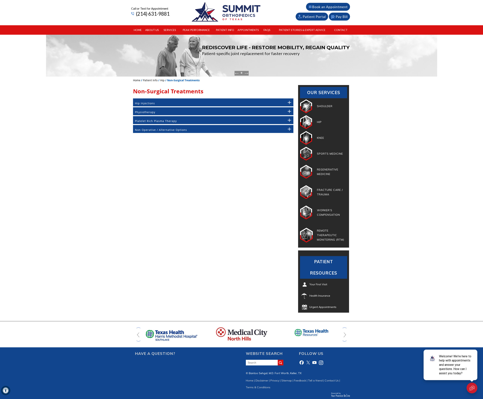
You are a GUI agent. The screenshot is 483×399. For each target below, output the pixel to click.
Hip (162, 80)
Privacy (274, 380)
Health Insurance (319, 295)
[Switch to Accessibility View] (5, 390)
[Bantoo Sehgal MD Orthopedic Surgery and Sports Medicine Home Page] (226, 11)
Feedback (300, 380)
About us (152, 29)
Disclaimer (261, 380)
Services (170, 29)
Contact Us (332, 380)
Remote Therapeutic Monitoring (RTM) (330, 235)
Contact (341, 29)
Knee (320, 138)
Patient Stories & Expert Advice (302, 29)
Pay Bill (342, 17)
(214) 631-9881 (153, 14)
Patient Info (225, 29)
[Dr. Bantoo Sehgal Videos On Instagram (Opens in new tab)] (321, 362)
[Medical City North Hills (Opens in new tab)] (241, 333)
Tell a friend (315, 380)
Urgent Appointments (322, 307)
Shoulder (324, 106)
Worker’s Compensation (328, 212)
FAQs (267, 29)
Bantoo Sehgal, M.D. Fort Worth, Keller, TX (275, 373)
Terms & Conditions (258, 387)
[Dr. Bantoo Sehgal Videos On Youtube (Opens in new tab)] (314, 362)
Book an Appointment (330, 7)
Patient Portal (314, 17)
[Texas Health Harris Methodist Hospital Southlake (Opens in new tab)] (172, 333)
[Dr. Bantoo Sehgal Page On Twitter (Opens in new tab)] (308, 362)
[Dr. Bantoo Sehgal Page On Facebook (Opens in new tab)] (302, 362)
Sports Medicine (330, 153)
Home (138, 29)
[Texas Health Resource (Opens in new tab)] (311, 332)
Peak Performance (196, 29)
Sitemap (286, 380)
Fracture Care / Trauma (330, 192)
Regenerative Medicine (327, 172)
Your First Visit (318, 284)
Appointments (248, 29)
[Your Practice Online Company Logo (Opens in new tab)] (340, 394)
